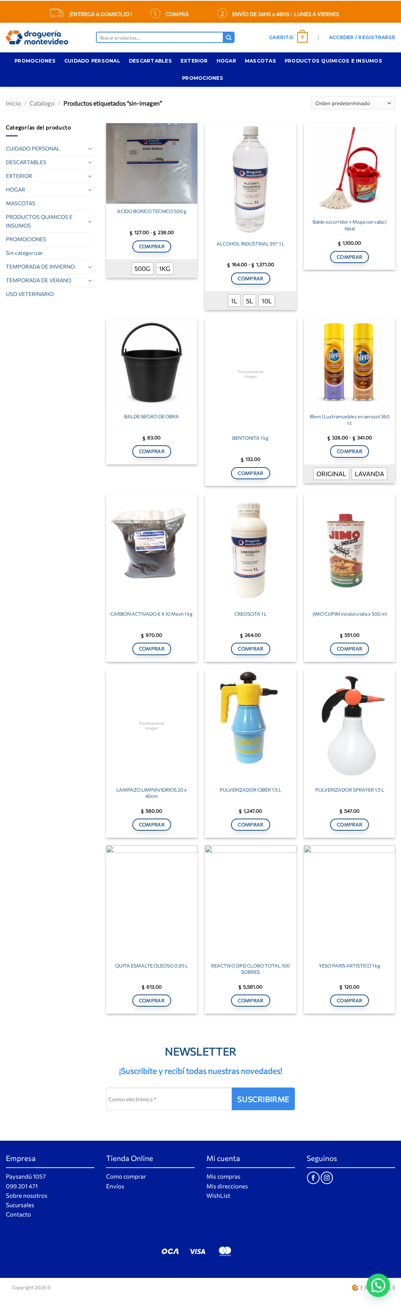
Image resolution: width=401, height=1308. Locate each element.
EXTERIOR (194, 61)
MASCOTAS (260, 61)
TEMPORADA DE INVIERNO (40, 266)
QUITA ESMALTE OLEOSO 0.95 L (151, 965)
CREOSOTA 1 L (251, 614)
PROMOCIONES (35, 61)
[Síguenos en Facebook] (313, 1178)
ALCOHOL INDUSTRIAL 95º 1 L (250, 243)
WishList (218, 1195)
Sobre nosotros (26, 1195)
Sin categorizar (24, 252)
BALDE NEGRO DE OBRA (151, 416)
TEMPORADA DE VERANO (38, 280)
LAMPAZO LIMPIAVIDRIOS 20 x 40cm (151, 793)
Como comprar (126, 1176)
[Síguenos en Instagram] (327, 1178)
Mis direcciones (227, 1186)
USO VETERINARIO (30, 293)
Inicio (13, 103)
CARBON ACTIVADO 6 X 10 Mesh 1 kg (151, 614)
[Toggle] (89, 148)
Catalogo (41, 103)
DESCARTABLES (150, 61)
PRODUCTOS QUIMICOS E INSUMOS (333, 61)
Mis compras (223, 1176)
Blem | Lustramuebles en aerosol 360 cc (350, 419)
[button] (288, 37)
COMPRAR (152, 246)
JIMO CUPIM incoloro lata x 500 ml (349, 614)
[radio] (142, 268)
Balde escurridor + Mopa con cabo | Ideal (349, 225)
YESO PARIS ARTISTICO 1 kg (349, 965)
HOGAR (226, 61)
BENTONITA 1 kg (250, 438)
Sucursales (20, 1204)
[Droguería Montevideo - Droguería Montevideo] (45, 37)
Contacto (18, 1214)
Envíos (115, 1186)
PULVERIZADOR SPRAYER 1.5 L (349, 790)
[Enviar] (229, 37)
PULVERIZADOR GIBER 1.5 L (250, 790)
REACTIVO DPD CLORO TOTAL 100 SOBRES (250, 968)
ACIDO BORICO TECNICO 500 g (151, 211)
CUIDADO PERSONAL (92, 61)
